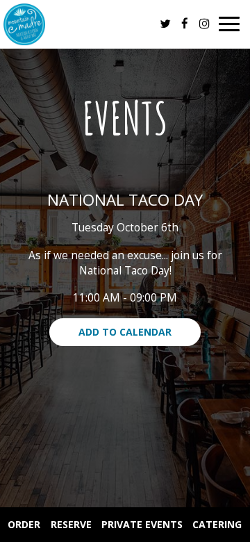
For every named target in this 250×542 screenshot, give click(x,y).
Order (24, 524)
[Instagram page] (204, 24)
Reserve (71, 524)
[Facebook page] (184, 24)
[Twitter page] (165, 24)
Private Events (142, 524)
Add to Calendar (125, 331)
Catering (217, 524)
